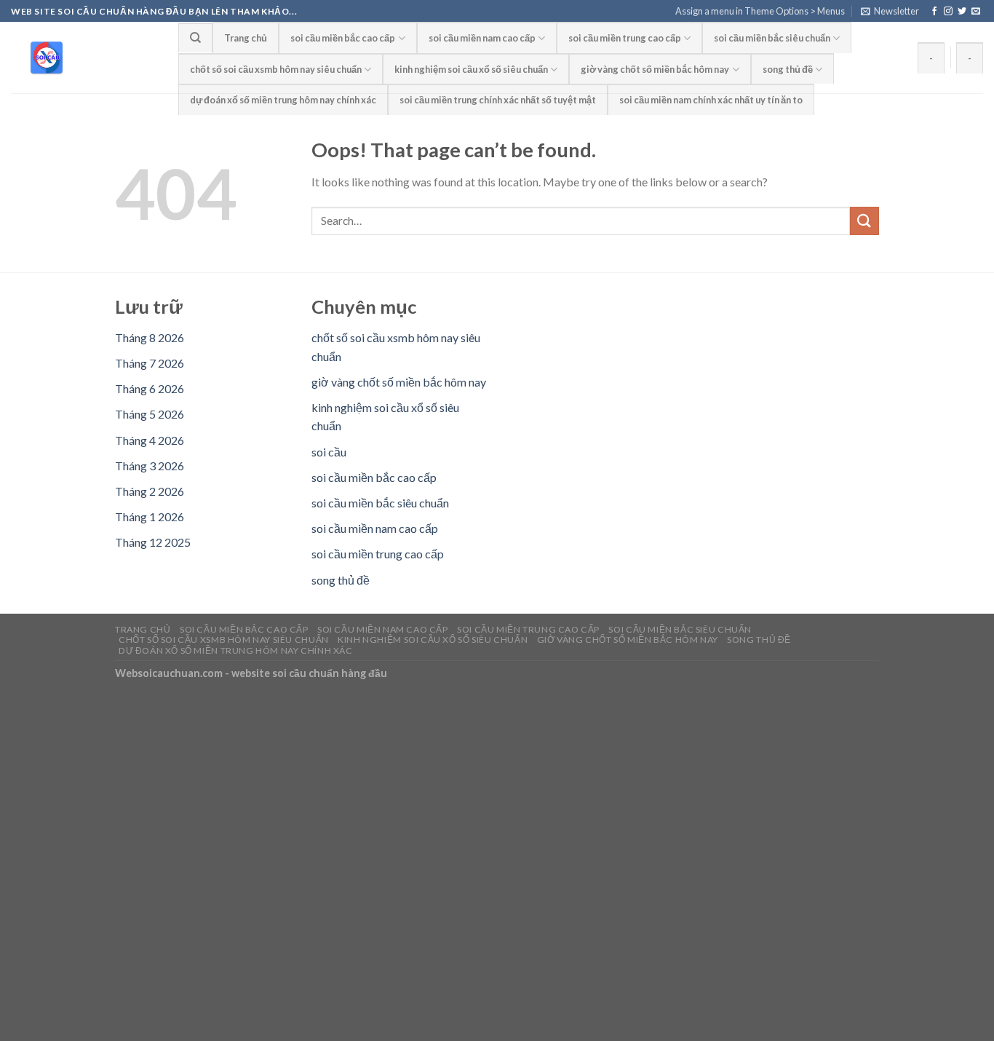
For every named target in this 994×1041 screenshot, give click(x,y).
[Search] (195, 37)
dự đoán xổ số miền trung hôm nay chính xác (283, 100)
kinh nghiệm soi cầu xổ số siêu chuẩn (471, 69)
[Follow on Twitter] (962, 12)
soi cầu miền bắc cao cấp (342, 38)
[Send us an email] (975, 12)
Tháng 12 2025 (153, 542)
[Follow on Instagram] (948, 12)
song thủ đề (788, 69)
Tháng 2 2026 (149, 491)
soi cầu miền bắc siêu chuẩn (772, 38)
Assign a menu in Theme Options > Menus (760, 11)
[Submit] (864, 221)
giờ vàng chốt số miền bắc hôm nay (655, 69)
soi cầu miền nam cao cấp (482, 38)
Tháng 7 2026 (149, 363)
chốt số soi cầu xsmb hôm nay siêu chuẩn (276, 69)
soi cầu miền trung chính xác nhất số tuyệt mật (497, 100)
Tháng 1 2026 (149, 516)
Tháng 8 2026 (149, 337)
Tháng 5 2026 (149, 414)
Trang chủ (245, 38)
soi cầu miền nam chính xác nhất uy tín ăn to (711, 100)
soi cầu (328, 452)
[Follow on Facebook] (934, 12)
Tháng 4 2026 (149, 440)
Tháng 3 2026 (149, 465)
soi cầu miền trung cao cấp (624, 38)
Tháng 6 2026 (149, 388)
